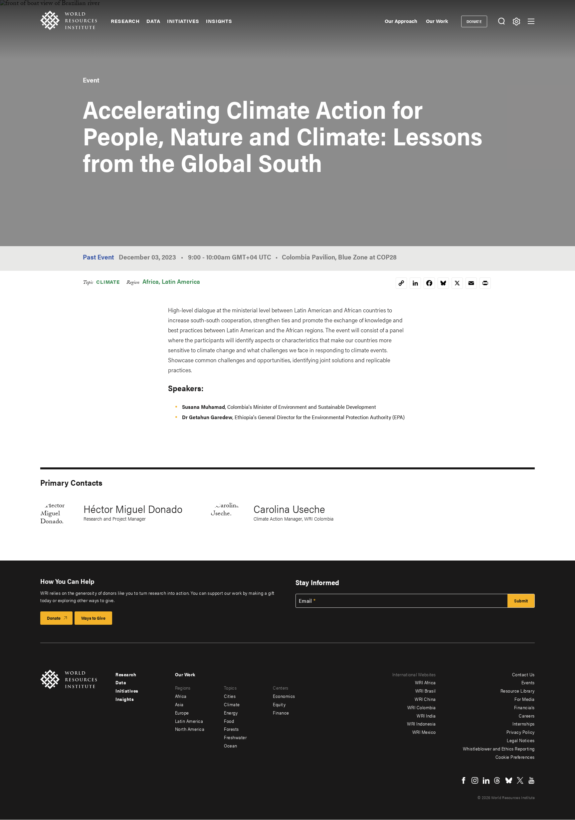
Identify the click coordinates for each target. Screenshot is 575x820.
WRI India (426, 715)
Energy (231, 712)
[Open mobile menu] (531, 21)
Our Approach (401, 20)
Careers (527, 715)
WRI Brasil (425, 690)
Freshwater (235, 737)
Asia (179, 704)
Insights (219, 21)
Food (229, 721)
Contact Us (523, 674)
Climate (108, 281)
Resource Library (517, 690)
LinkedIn (486, 780)
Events (528, 682)
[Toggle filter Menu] (516, 21)
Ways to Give (93, 618)
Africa (150, 281)
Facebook (463, 780)
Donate (474, 21)
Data (153, 21)
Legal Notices (521, 740)
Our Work (437, 20)
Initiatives (183, 21)
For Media (524, 699)
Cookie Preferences (515, 756)
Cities (230, 696)
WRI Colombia (421, 707)
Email (305, 600)
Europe (182, 712)
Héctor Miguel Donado (133, 508)
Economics (284, 696)
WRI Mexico (424, 732)
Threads (497, 780)
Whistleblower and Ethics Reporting (499, 748)
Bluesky (508, 780)
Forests (231, 729)
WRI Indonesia (421, 723)
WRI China (425, 699)
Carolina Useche (289, 508)
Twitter (520, 780)
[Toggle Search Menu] (501, 21)
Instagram (475, 780)
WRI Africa (425, 682)
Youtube (531, 780)
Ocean (230, 745)
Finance (281, 712)
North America (190, 729)
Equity (279, 704)
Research (125, 21)
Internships (523, 723)
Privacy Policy (520, 732)
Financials (524, 707)
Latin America (181, 281)
